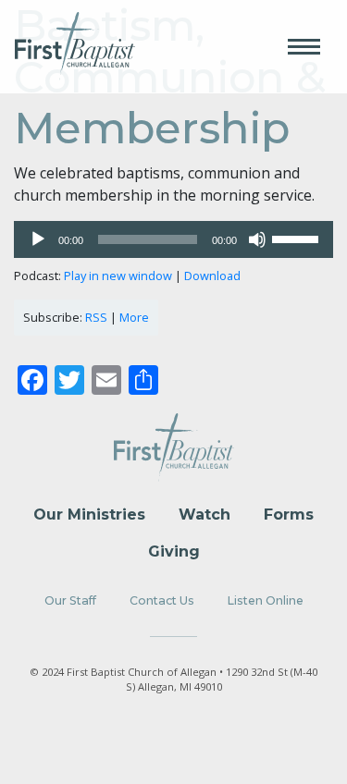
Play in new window (118, 275)
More (134, 317)
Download (212, 275)
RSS (96, 317)
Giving (174, 551)
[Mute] (257, 239)
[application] (173, 239)
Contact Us (162, 600)
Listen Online (266, 600)
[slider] (298, 237)
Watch (204, 514)
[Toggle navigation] (304, 47)
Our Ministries (89, 514)
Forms (289, 514)
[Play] (38, 239)
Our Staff (70, 600)
